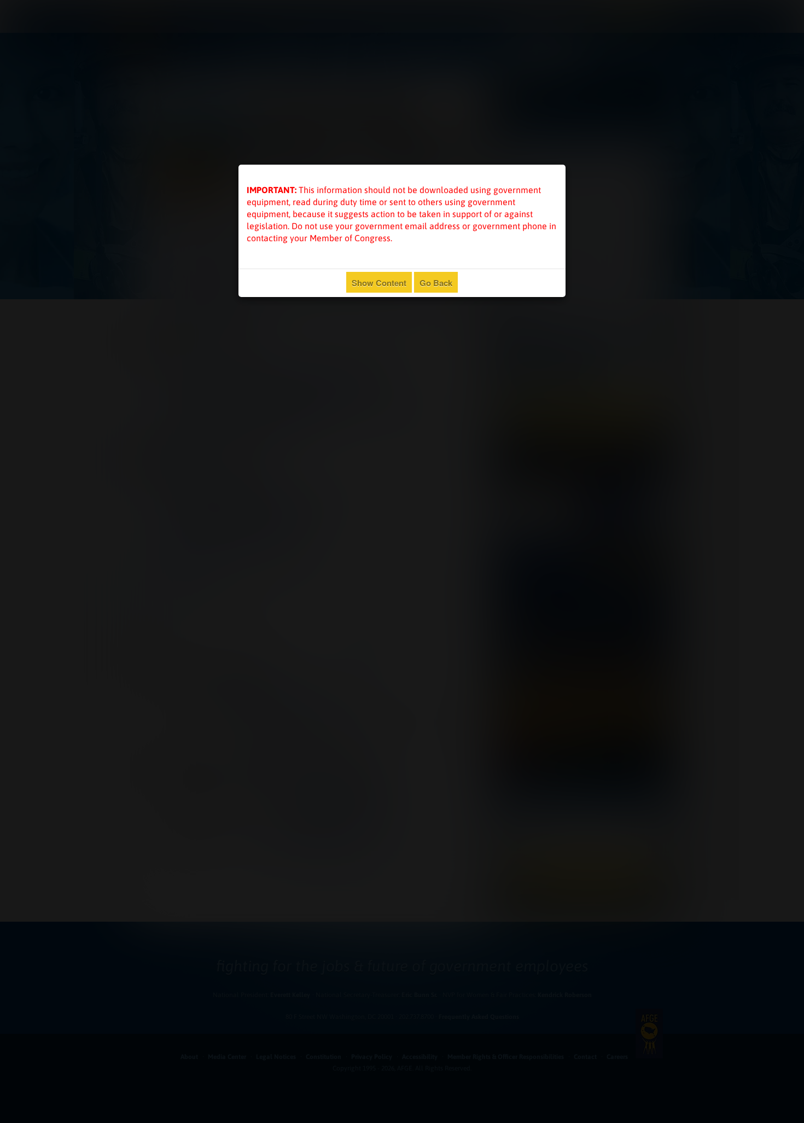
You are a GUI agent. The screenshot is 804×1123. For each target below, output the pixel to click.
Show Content (379, 283)
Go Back (436, 283)
